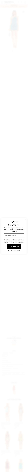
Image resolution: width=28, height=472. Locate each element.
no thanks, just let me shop (14, 250)
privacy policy (21, 242)
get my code (14, 246)
